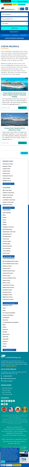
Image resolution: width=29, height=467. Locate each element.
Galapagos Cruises (7, 294)
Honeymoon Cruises (8, 175)
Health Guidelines (20, 429)
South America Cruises (8, 285)
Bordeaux (5, 341)
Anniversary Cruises (8, 164)
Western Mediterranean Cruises (11, 261)
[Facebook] (2, 401)
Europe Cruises (6, 268)
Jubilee (4, 222)
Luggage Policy (10, 433)
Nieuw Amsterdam (7, 246)
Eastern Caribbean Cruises (9, 278)
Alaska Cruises (6, 275)
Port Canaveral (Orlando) (9, 312)
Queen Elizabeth (7, 212)
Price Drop (9, 465)
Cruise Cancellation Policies (20, 431)
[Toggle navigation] (26, 8)
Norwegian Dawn (7, 236)
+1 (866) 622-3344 (7, 376)
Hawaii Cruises (6, 280)
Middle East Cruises (8, 297)
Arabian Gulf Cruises (8, 273)
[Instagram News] (7, 404)
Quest (4, 215)
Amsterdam (6, 339)
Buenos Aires (6, 334)
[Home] (2, 465)
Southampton (6, 317)
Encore (4, 219)
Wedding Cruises (7, 180)
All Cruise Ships (8, 256)
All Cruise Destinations (9, 303)
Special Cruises (8, 183)
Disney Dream (6, 253)
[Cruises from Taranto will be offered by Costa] (14, 119)
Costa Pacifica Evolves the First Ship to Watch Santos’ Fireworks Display (14, 95)
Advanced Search (14, 31)
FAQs (4, 441)
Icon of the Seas (7, 248)
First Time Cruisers (21, 435)
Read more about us (11, 365)
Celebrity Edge (6, 243)
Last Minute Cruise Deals (9, 199)
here (4, 457)
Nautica (5, 217)
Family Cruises (6, 171)
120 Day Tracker (6, 390)
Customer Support (7, 381)
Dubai (4, 310)
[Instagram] (7, 401)
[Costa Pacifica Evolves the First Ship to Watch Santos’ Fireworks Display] (14, 84)
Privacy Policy (24, 450)
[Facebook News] (2, 404)
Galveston (5, 329)
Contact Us (23, 441)
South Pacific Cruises (8, 299)
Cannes (4, 343)
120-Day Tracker (17, 465)
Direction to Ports (18, 433)
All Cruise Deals (8, 207)
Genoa (4, 308)
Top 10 (14, 4)
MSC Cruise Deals (7, 190)
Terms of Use (9, 441)
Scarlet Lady (6, 239)
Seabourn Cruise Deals (8, 192)
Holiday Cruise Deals (8, 195)
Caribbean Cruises (7, 289)
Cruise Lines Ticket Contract (9, 435)
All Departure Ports (9, 350)
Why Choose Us (10, 439)
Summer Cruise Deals (8, 202)
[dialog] (6, 1)
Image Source (17, 443)
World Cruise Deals (7, 204)
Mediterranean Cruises (8, 287)
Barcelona (5, 320)
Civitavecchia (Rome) (8, 315)
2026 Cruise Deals (7, 197)
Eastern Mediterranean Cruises (10, 263)
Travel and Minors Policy (10, 429)
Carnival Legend (7, 241)
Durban (4, 346)
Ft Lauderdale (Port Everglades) (11, 322)
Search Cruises (14, 28)
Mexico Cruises (6, 282)
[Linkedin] (14, 401)
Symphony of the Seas (8, 227)
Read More (21, 107)
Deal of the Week (8, 4)
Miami (4, 324)
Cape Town (5, 336)
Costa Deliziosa (6, 250)
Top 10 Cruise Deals (7, 394)
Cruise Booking (6, 35)
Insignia (5, 224)
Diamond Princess (7, 234)
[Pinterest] (11, 401)
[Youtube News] (4, 404)
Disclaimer (24, 153)
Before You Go (10, 427)
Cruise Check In (18, 427)
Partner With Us (19, 439)
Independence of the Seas (9, 231)
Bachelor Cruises (7, 166)
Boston (4, 327)
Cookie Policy (16, 441)
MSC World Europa (7, 229)
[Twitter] (9, 401)
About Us (4, 439)
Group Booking (21, 4)
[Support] (4, 465)
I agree (3, 461)
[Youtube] (4, 401)
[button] (14, 14)
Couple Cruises (6, 168)
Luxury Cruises (6, 178)
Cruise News (15, 35)
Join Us (25, 439)
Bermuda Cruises (7, 292)
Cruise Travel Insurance (7, 431)
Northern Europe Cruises (9, 270)
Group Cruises (6, 173)
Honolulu (5, 331)
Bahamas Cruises (7, 266)
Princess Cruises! (23, 1)
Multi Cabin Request (7, 388)
